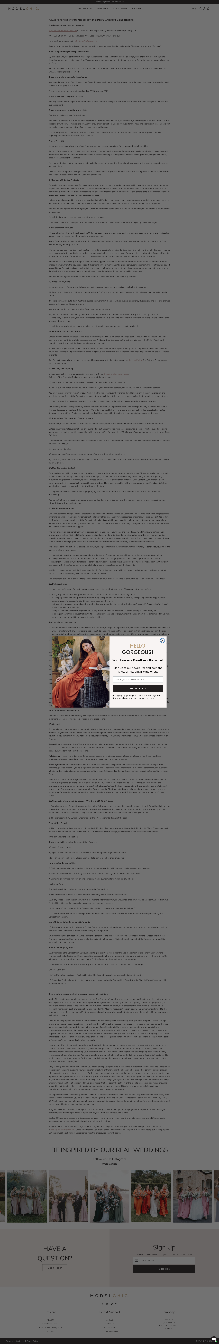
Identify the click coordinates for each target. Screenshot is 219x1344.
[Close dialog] (162, 640)
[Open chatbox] (214, 1339)
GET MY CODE (138, 688)
